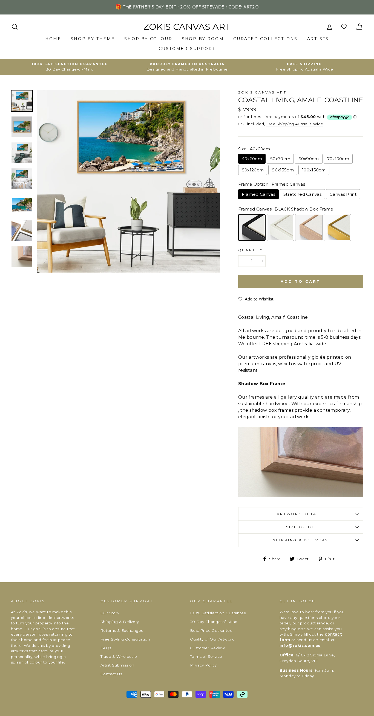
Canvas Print (343, 194)
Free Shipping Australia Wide (294, 124)
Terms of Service (206, 656)
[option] (69, 67)
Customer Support (187, 48)
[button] (256, 299)
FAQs (105, 648)
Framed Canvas (258, 194)
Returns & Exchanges (121, 630)
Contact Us (111, 674)
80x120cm (253, 170)
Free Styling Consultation (125, 639)
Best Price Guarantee (211, 630)
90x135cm (283, 170)
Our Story (109, 613)
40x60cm (252, 158)
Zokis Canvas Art (187, 26)
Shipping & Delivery (300, 540)
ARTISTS (318, 38)
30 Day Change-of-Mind (213, 621)
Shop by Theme (93, 38)
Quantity (250, 250)
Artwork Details (300, 514)
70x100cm (338, 158)
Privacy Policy (203, 665)
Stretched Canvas (302, 194)
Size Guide (300, 527)
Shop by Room (203, 38)
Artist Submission (117, 665)
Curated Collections (265, 38)
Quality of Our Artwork (212, 639)
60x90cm (308, 158)
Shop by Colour (148, 38)
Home (53, 38)
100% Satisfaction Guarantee (218, 613)
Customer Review (207, 648)
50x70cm (280, 158)
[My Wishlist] (344, 27)
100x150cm (314, 170)
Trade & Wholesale (118, 656)
